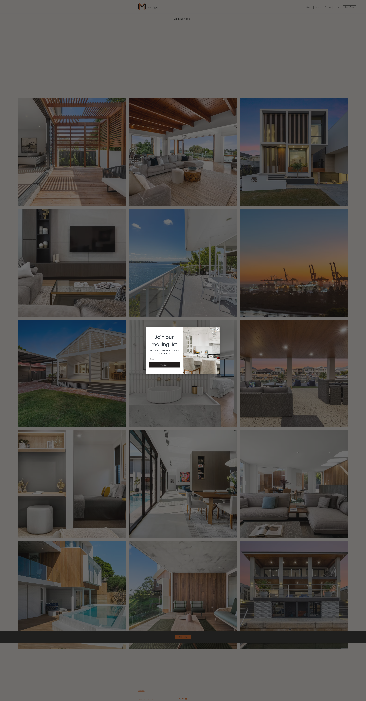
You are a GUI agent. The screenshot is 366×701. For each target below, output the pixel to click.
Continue (164, 365)
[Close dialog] (217, 329)
